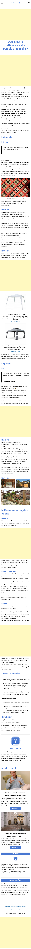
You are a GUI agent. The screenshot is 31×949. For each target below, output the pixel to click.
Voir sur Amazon (15, 321)
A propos (7, 906)
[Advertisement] (15, 24)
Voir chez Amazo (15, 351)
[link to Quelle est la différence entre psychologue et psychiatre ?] (15, 780)
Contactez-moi (15, 910)
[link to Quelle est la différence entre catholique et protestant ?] (15, 821)
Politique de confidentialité (18, 906)
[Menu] (2, 3)
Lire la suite (15, 808)
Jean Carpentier (15, 748)
